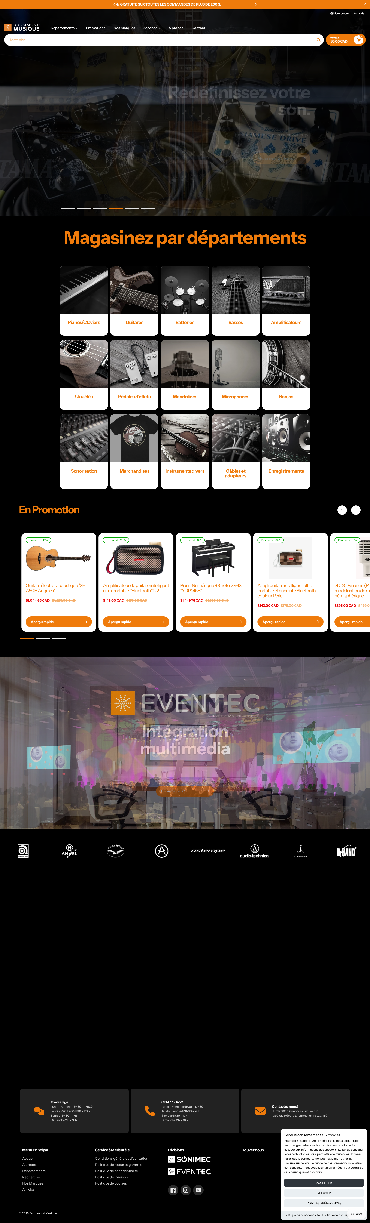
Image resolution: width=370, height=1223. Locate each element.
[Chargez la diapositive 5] (132, 209)
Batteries (185, 322)
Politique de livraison (111, 1177)
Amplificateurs (286, 322)
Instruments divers (185, 471)
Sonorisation (84, 471)
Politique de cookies (335, 1215)
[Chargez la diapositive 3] (100, 209)
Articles (28, 1189)
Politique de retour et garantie (118, 1164)
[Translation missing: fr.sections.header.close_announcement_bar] (365, 4)
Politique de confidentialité (302, 1215)
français (359, 13)
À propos (29, 1164)
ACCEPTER (324, 1183)
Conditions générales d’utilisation (121, 1158)
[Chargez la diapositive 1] (68, 209)
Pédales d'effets (134, 397)
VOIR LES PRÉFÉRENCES (324, 1203)
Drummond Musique (43, 1213)
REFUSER (324, 1193)
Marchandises (134, 471)
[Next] (256, 4)
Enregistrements (286, 471)
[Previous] (114, 4)
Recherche (31, 1177)
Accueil (28, 1158)
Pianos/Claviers (84, 322)
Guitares (134, 322)
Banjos (286, 397)
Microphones (235, 397)
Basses (235, 322)
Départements (34, 1171)
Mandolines (185, 397)
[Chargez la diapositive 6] (148, 209)
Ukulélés (84, 397)
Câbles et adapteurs (235, 473)
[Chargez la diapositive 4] (116, 209)
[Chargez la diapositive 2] (84, 209)
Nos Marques (32, 1183)
